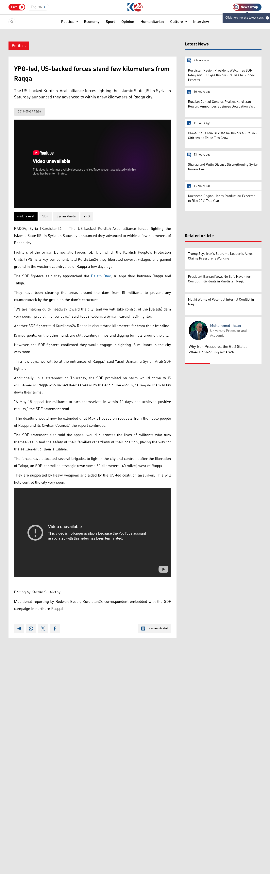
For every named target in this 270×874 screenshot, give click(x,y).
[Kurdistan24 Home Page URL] (135, 7)
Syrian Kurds (66, 216)
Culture (176, 21)
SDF (45, 216)
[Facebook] (55, 628)
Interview (201, 22)
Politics (67, 21)
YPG (87, 216)
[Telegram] (19, 628)
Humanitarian (152, 22)
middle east (25, 216)
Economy (91, 22)
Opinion (127, 22)
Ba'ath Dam (101, 276)
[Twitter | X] (43, 628)
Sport (110, 22)
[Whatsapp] (31, 628)
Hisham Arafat (158, 628)
